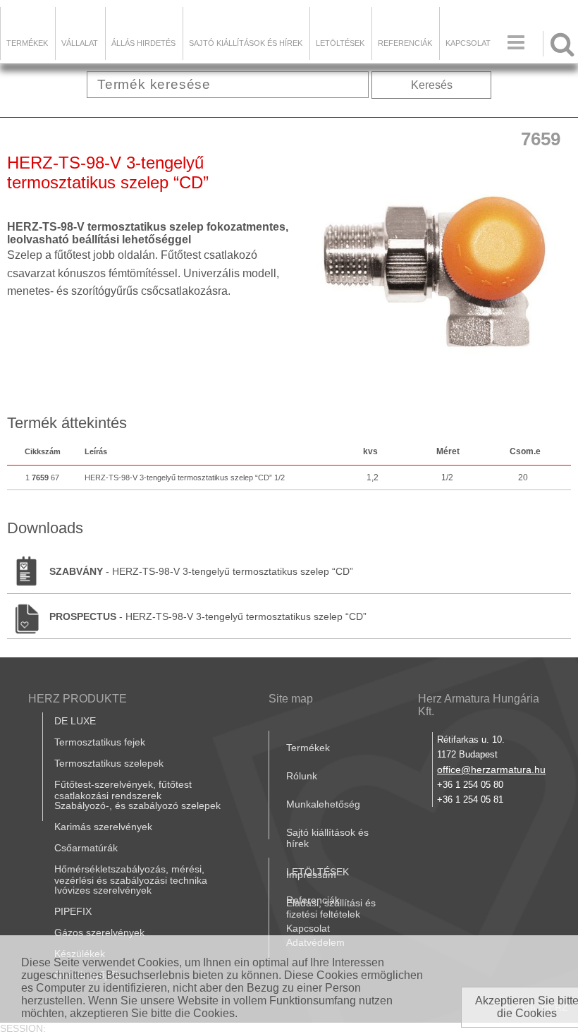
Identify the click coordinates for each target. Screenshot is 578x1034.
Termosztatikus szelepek (109, 763)
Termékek (27, 43)
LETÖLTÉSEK (340, 43)
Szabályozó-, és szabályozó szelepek (137, 805)
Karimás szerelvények (103, 826)
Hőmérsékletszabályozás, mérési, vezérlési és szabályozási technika (130, 874)
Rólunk (301, 775)
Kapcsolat (468, 43)
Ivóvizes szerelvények (103, 890)
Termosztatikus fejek (99, 742)
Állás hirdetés (143, 43)
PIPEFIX (73, 911)
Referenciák (405, 43)
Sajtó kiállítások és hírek (245, 43)
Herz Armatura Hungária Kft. (478, 705)
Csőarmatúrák (86, 847)
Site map (291, 699)
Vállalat (79, 43)
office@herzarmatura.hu (491, 769)
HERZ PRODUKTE (77, 699)
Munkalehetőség (323, 804)
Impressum (311, 874)
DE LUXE (75, 720)
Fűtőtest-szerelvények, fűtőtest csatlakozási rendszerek (123, 790)
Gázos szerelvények (99, 932)
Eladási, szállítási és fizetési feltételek (331, 908)
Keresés (432, 85)
